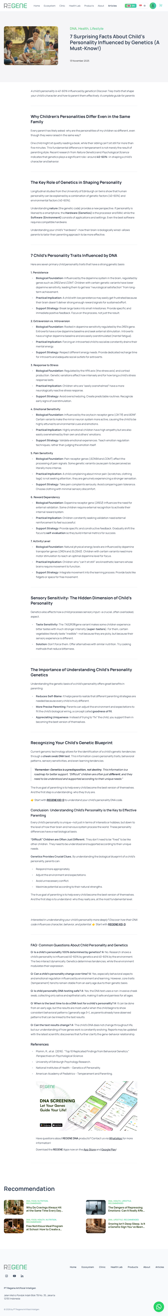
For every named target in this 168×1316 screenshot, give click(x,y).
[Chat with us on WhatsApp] (159, 1307)
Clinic (62, 5)
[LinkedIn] (22, 1276)
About (101, 5)
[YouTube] (14, 1276)
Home (37, 5)
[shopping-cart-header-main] (161, 5)
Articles (112, 5)
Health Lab (74, 5)
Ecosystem (49, 5)
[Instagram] (6, 1276)
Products (89, 5)
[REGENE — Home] (15, 5)
